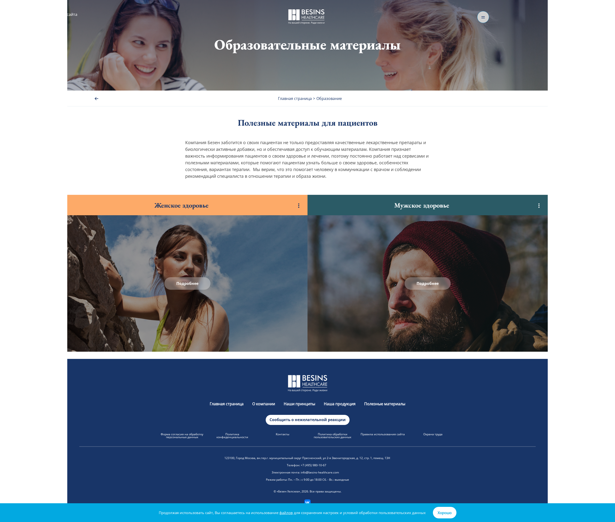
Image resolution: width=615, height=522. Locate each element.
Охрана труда (433, 434)
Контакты (282, 434)
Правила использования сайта (383, 434)
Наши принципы (299, 403)
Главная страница (227, 403)
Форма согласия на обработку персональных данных (182, 435)
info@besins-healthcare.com (320, 472)
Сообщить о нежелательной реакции (308, 419)
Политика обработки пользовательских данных (332, 435)
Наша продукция (340, 403)
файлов (286, 512)
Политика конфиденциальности (232, 435)
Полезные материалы (384, 403)
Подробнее (187, 283)
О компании (263, 403)
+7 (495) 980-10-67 (313, 465)
